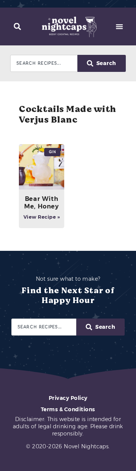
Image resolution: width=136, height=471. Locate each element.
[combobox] (43, 63)
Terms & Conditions (68, 409)
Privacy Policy (68, 398)
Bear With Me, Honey (41, 202)
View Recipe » (41, 217)
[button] (17, 26)
